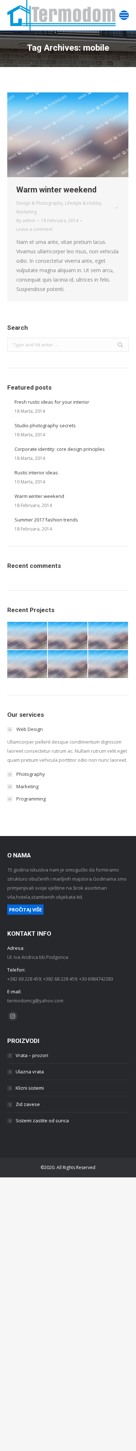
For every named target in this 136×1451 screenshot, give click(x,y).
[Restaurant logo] (68, 664)
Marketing (26, 212)
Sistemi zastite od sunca (42, 1120)
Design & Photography (39, 203)
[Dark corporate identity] (108, 636)
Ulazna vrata (30, 1071)
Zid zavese (28, 1104)
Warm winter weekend (56, 189)
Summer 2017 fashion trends (46, 519)
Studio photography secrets (45, 425)
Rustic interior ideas (36, 472)
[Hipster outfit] (108, 664)
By (26, 220)
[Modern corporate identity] (27, 636)
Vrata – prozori (32, 1055)
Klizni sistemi (30, 1088)
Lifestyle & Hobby (83, 203)
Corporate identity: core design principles (60, 449)
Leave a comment (34, 229)
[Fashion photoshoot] (27, 664)
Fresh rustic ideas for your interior (52, 402)
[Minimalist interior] (68, 636)
